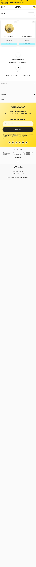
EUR (20, 173)
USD (23, 173)
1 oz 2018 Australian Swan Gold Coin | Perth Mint (9, 35)
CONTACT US (5, 3)
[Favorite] (15, 22)
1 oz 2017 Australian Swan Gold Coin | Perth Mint (27, 35)
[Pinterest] (26, 142)
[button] (18, 83)
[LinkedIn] (19, 142)
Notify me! (9, 44)
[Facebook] (9, 142)
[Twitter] (13, 142)
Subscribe (18, 129)
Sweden (21, 171)
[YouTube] (23, 142)
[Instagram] (16, 142)
